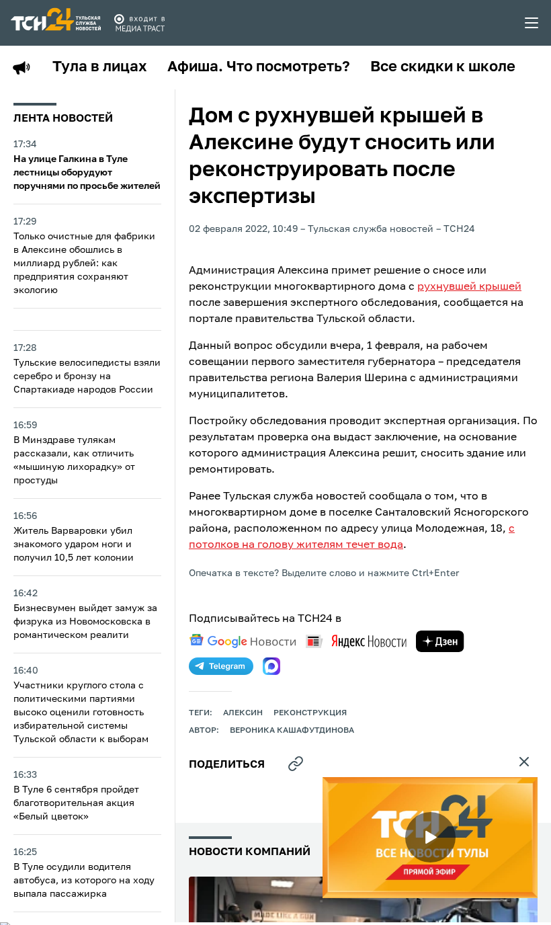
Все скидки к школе (442, 67)
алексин (243, 713)
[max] (271, 666)
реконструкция (310, 713)
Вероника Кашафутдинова (292, 731)
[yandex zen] (440, 641)
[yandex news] (356, 641)
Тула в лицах (99, 67)
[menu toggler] (532, 23)
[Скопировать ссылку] (296, 763)
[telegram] (221, 666)
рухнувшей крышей (469, 287)
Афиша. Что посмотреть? (258, 67)
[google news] (242, 641)
